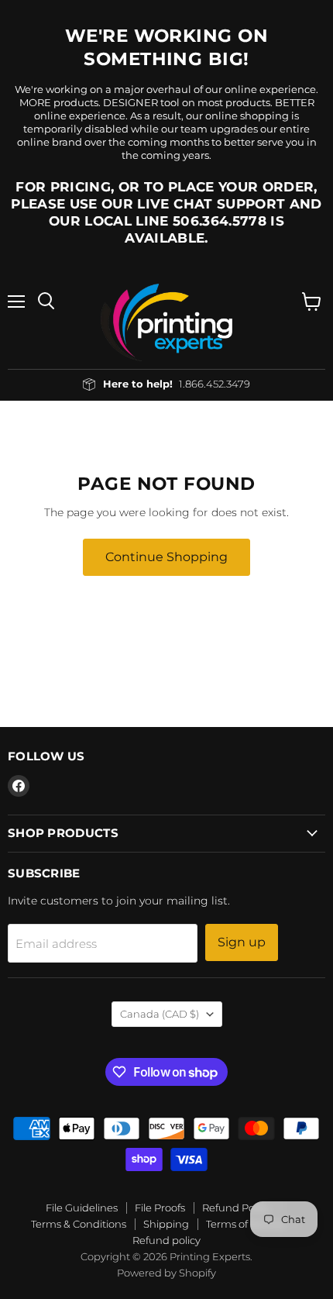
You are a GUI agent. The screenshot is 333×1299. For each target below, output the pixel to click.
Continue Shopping (166, 557)
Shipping (166, 1224)
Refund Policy (236, 1207)
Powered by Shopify (166, 1272)
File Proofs (160, 1207)
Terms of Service (246, 1224)
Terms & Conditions (78, 1224)
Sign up (242, 942)
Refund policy (166, 1240)
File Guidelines (82, 1207)
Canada (159, 1014)
